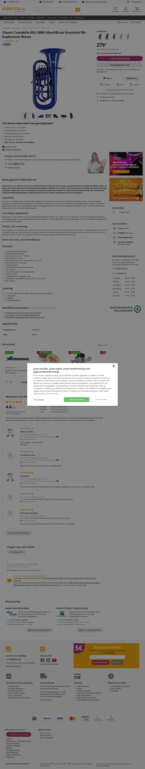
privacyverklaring (51, 394)
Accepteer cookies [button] (77, 399)
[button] (38, 400)
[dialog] (72, 384)
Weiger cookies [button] (101, 399)
